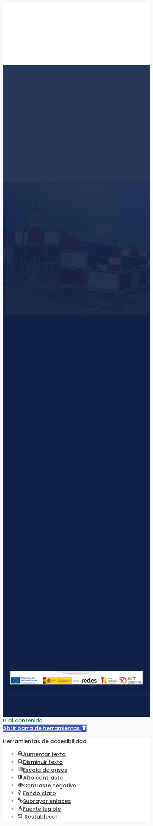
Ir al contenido (23, 720)
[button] (45, 728)
